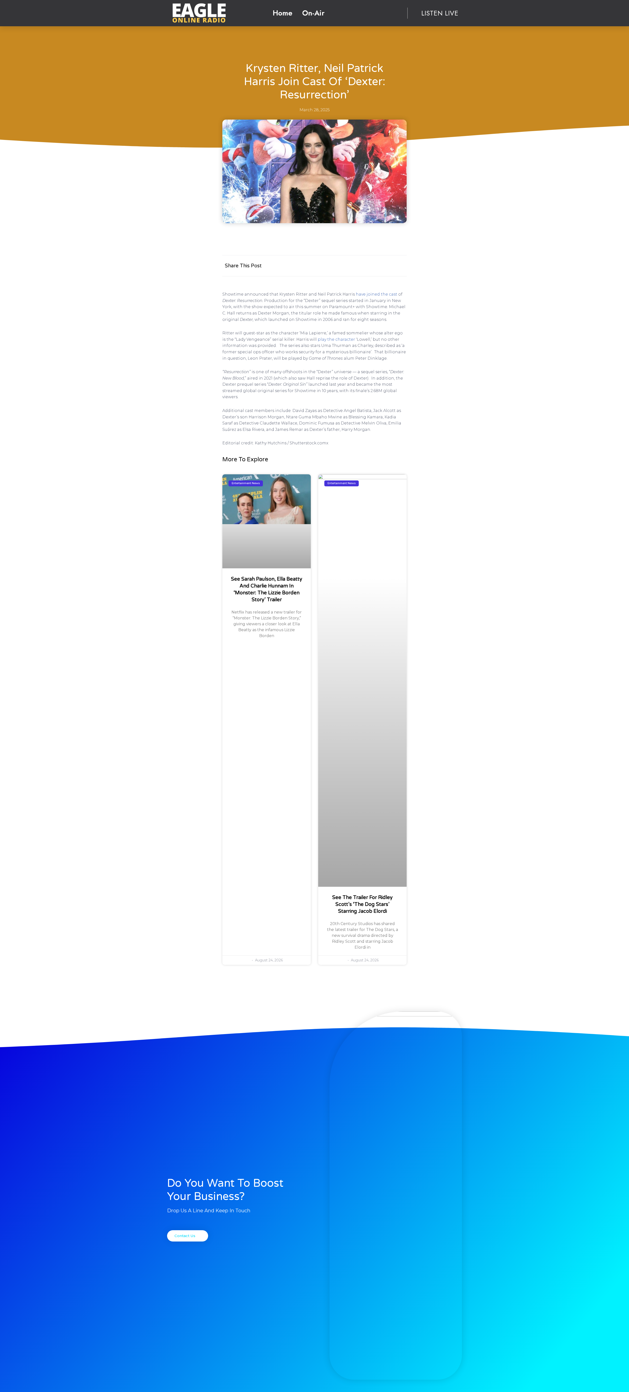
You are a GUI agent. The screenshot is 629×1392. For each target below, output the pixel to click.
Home (282, 13)
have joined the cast (376, 294)
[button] (187, 1236)
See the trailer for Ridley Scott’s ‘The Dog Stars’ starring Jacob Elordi (362, 904)
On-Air (313, 13)
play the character (336, 339)
